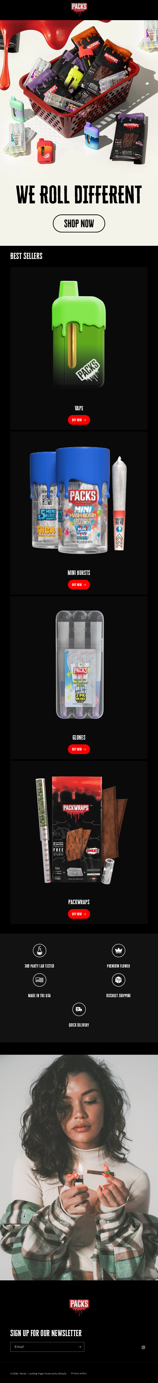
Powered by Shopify (55, 1373)
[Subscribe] (79, 1347)
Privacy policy (79, 1373)
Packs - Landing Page (32, 1373)
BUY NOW (77, 420)
